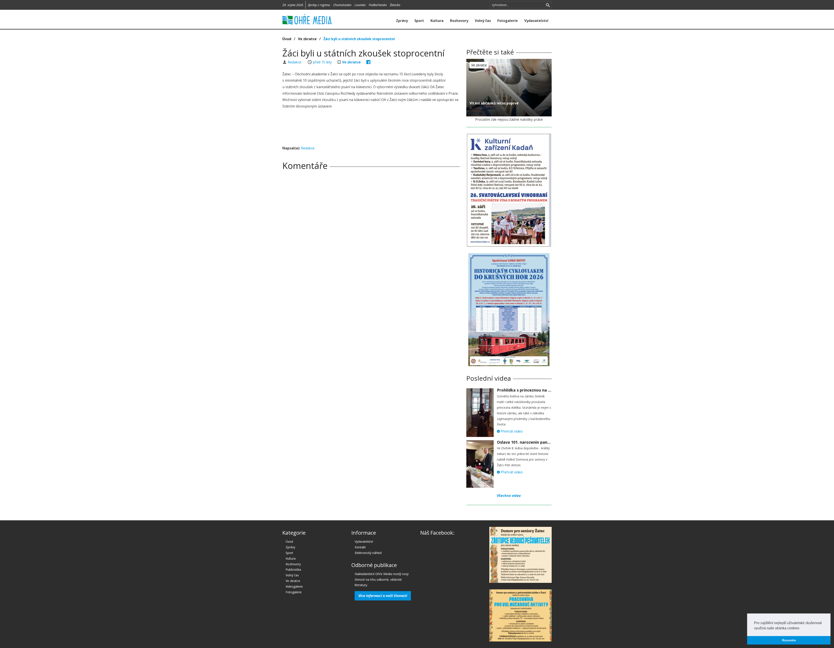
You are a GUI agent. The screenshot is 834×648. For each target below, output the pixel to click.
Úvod (286, 38)
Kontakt (360, 547)
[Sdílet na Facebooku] (368, 62)
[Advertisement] (371, 128)
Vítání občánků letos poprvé (494, 103)
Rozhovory (459, 20)
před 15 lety (322, 62)
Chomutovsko (342, 5)
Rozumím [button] (789, 640)
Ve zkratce (307, 38)
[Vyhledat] (547, 5)
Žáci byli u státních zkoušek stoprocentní (359, 38)
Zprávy (402, 20)
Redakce (295, 62)
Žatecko (395, 5)
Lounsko (360, 5)
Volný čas (483, 20)
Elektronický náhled (368, 553)
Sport (419, 20)
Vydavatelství (536, 20)
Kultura (436, 20)
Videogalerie (294, 586)
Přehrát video (511, 431)
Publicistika (293, 569)
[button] (800, 628)
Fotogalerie (507, 20)
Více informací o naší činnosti (382, 595)
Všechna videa (509, 495)
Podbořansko (378, 5)
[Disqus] (371, 234)
